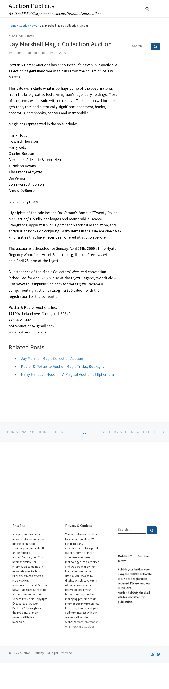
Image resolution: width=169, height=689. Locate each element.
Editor (17, 52)
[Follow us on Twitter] (158, 654)
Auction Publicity (32, 653)
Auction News (28, 26)
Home (13, 26)
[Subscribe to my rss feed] (152, 654)
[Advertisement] (146, 125)
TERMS (122, 588)
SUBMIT (135, 574)
